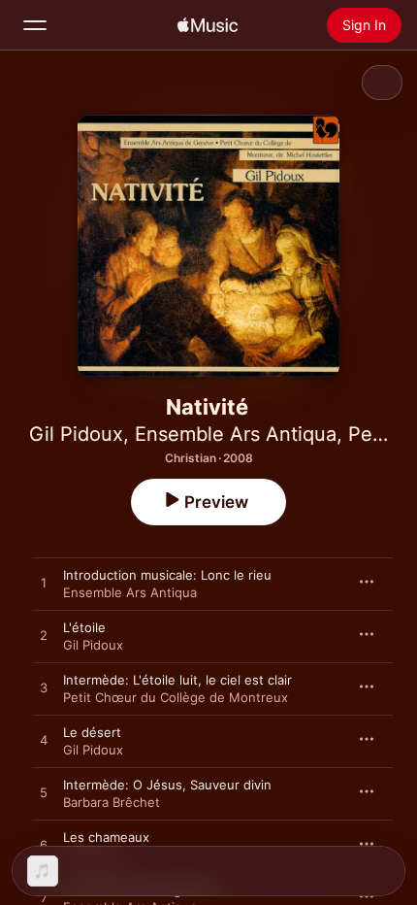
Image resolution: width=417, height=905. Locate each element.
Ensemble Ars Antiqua (236, 434)
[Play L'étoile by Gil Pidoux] (43, 636)
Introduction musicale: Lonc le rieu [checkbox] (167, 575)
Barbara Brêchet (111, 802)
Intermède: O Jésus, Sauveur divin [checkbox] (167, 784)
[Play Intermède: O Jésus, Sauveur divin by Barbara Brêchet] (43, 793)
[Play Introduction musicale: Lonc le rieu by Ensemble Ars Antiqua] (43, 583)
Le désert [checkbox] (92, 732)
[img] (207, 25)
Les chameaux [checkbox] (106, 837)
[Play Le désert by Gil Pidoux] (43, 741)
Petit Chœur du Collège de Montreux (175, 697)
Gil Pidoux (76, 434)
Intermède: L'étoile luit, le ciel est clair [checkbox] (177, 679)
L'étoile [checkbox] (84, 627)
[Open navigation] (35, 25)
